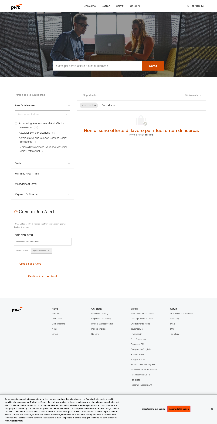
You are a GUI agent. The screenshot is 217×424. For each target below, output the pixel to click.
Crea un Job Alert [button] (30, 263)
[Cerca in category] (67, 114)
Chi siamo (90, 5)
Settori (106, 5)
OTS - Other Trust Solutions (181, 313)
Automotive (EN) (137, 354)
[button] (153, 66)
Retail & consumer (138, 339)
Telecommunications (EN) (141, 385)
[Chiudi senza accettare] (211, 408)
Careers (135, 5)
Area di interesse (25, 105)
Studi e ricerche (58, 324)
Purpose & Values (98, 329)
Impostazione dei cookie (153, 409)
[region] (108, 409)
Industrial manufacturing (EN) (143, 364)
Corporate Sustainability (101, 318)
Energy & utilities (138, 359)
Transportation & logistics (141, 349)
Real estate (135, 380)
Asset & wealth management (143, 313)
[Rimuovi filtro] (82, 105)
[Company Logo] (27, 6)
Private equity (136, 334)
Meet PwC (56, 313)
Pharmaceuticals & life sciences (144, 369)
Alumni (55, 329)
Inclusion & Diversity (99, 313)
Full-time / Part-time (27, 173)
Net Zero (95, 334)
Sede (18, 163)
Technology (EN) (137, 344)
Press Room (57, 318)
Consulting (174, 318)
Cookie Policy (16, 420)
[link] (42, 276)
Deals (172, 324)
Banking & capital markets (142, 318)
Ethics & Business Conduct (102, 324)
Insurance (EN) (136, 329)
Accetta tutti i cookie (179, 409)
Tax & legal (174, 334)
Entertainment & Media (140, 324)
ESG (172, 329)
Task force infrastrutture (140, 375)
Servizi (120, 5)
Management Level (26, 183)
